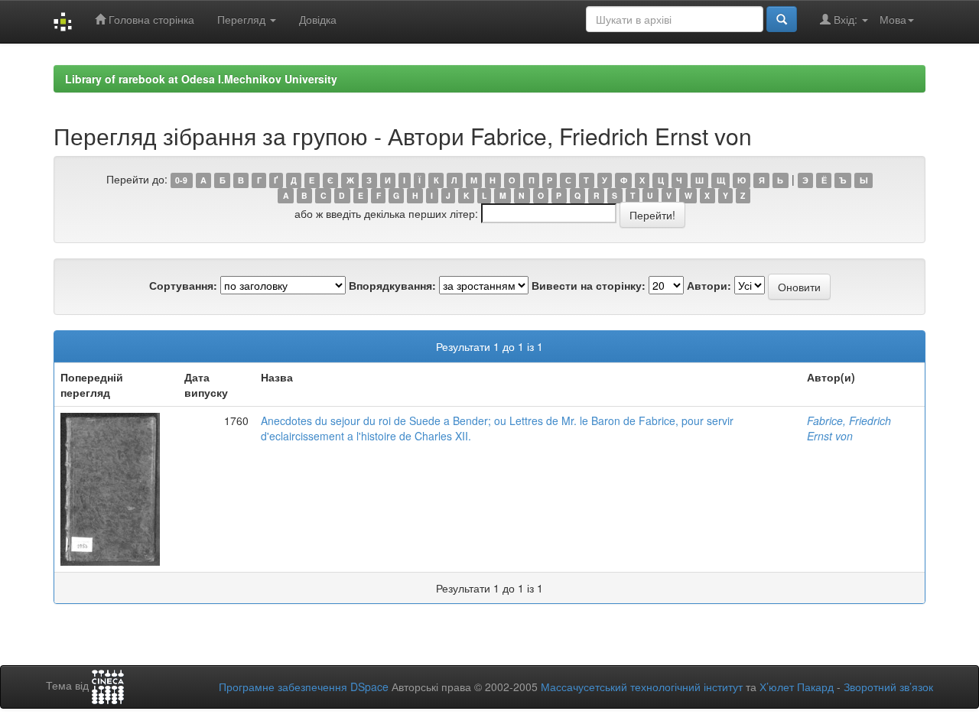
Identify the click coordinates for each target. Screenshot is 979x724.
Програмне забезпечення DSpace (304, 686)
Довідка (318, 19)
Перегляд (242, 19)
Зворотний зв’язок (888, 686)
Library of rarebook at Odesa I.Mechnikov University (201, 78)
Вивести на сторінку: (589, 285)
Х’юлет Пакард (796, 686)
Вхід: (845, 19)
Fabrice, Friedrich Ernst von (849, 428)
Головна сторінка (150, 19)
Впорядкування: (392, 285)
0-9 (181, 180)
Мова (893, 19)
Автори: (709, 285)
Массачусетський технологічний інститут (642, 686)
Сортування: (183, 285)
